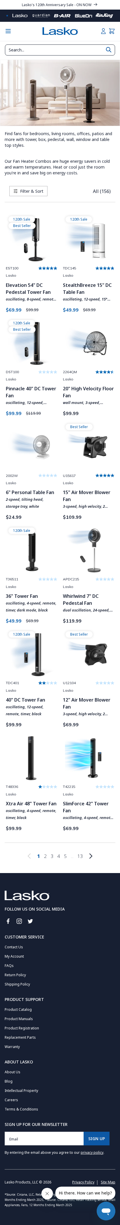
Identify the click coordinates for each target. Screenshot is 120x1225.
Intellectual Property (21, 1090)
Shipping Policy (17, 984)
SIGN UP (96, 1138)
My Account (14, 956)
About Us (12, 1072)
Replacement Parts (20, 1037)
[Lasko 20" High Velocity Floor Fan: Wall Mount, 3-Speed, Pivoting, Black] (88, 343)
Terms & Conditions (21, 1109)
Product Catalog (18, 1009)
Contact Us (14, 947)
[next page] (91, 856)
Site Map (108, 1182)
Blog (9, 1081)
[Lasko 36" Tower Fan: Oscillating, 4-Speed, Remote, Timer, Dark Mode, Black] (31, 551)
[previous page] (29, 856)
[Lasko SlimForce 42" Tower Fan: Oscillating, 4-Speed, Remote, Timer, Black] (88, 758)
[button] (111, 31)
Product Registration (22, 1028)
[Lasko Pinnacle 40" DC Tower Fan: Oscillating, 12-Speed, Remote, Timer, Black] (31, 343)
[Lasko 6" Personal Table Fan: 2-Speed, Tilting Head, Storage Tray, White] (31, 447)
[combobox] (60, 50)
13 (80, 856)
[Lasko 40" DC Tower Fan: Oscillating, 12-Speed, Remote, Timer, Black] (31, 654)
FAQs (9, 965)
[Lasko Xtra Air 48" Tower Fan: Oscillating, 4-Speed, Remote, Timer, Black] (31, 758)
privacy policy (92, 1152)
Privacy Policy (83, 1182)
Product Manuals (19, 1018)
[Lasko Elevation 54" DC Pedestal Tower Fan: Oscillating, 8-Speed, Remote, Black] (31, 239)
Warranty (12, 1046)
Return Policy (15, 974)
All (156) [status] (102, 191)
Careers (11, 1099)
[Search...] (108, 50)
